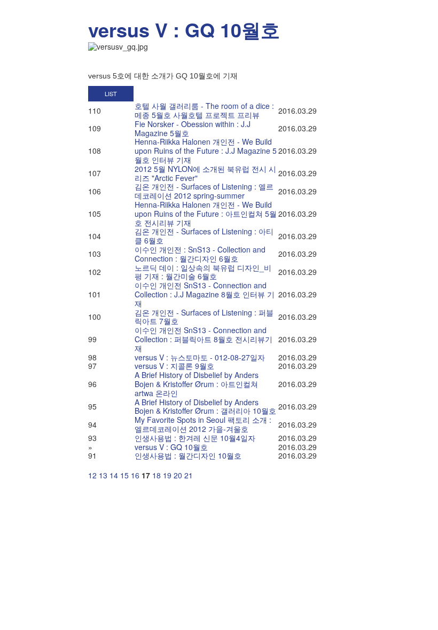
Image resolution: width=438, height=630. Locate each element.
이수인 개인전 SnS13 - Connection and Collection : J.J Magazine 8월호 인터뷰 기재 (205, 294)
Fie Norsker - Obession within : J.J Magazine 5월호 (193, 128)
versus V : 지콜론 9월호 (174, 365)
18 (156, 475)
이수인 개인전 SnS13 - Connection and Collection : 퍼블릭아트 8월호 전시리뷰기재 (203, 339)
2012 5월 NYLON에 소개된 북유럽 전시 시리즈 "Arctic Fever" (205, 173)
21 (188, 475)
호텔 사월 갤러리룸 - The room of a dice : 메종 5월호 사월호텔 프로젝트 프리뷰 (204, 110)
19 (167, 475)
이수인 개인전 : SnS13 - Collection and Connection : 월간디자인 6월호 (200, 254)
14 (114, 475)
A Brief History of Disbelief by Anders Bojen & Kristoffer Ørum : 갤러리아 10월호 (205, 406)
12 (92, 475)
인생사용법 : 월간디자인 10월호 (188, 455)
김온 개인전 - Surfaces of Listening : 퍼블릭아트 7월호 (204, 317)
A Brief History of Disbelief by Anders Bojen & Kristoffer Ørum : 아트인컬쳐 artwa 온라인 (197, 383)
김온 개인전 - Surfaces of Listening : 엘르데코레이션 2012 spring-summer (204, 191)
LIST (111, 93)
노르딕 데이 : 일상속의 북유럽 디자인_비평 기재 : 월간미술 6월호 (203, 272)
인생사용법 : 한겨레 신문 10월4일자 (195, 437)
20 (178, 475)
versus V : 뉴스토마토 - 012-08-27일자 (200, 357)
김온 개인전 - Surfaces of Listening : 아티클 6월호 (204, 236)
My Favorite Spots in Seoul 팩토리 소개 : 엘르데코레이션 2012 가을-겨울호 (203, 424)
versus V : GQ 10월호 (184, 29)
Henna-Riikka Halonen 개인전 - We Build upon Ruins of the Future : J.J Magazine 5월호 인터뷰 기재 (206, 150)
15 (124, 475)
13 (103, 475)
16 (135, 475)
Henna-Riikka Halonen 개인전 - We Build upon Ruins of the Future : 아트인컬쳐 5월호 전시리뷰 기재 (206, 213)
